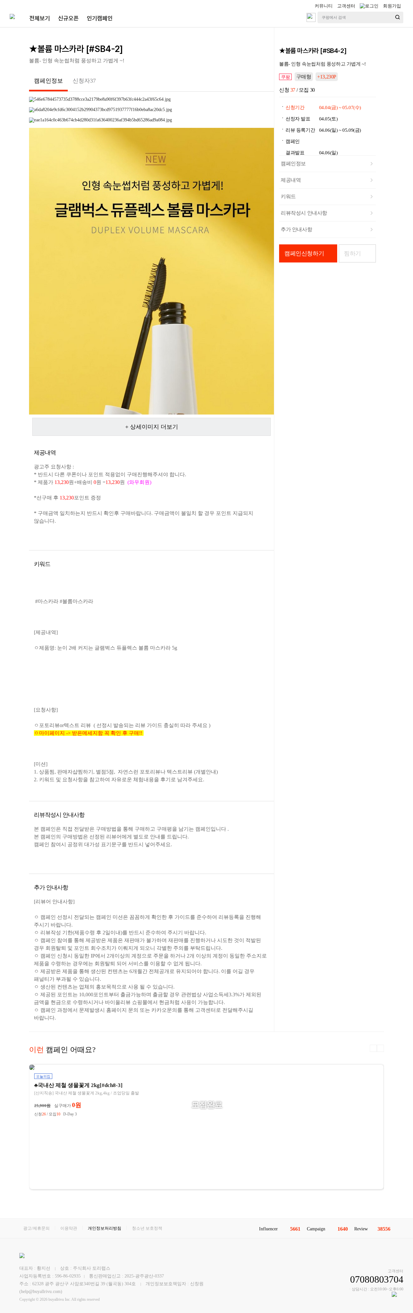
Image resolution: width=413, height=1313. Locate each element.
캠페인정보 (293, 163)
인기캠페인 (100, 18)
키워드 (288, 196)
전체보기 (39, 18)
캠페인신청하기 (304, 253)
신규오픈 (68, 18)
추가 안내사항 (296, 229)
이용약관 (68, 1228)
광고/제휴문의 (36, 1228)
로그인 (371, 6)
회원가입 (392, 6)
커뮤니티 (324, 6)
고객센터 (346, 6)
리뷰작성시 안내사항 (304, 213)
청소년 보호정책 (147, 1228)
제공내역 (291, 180)
